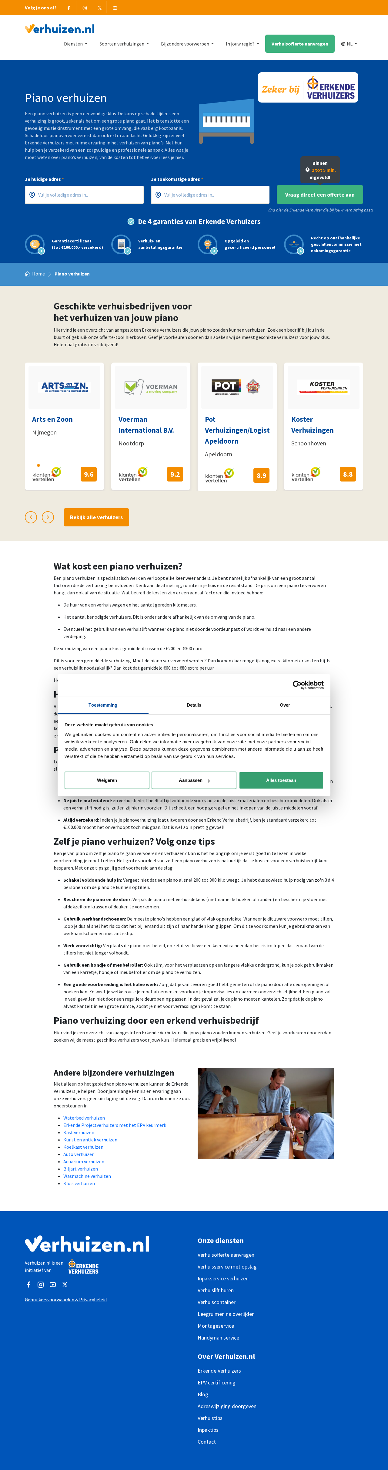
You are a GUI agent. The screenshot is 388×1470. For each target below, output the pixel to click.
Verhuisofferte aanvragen (300, 44)
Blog (203, 1394)
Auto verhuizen (79, 1154)
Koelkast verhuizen (83, 1147)
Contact (207, 1441)
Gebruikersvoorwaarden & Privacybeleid (66, 1299)
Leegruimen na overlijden (226, 1313)
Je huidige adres (44, 179)
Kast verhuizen (78, 1132)
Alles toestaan (281, 780)
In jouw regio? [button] (241, 44)
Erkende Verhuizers (219, 1370)
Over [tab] (285, 705)
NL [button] (350, 44)
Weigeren (107, 780)
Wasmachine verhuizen (87, 1176)
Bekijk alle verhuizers (96, 517)
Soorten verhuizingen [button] (122, 44)
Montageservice (216, 1325)
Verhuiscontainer (217, 1302)
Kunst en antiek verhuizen (90, 1140)
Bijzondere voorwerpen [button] (185, 44)
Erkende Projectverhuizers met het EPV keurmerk (114, 1125)
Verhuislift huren (216, 1290)
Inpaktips (208, 1429)
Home (38, 274)
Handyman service (218, 1337)
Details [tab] (194, 705)
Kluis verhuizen (79, 1183)
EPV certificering (217, 1382)
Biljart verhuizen (80, 1169)
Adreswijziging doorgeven (227, 1406)
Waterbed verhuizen (84, 1118)
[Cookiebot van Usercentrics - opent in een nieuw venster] (297, 685)
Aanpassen (190, 780)
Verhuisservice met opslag (227, 1266)
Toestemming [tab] (103, 705)
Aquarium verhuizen (83, 1161)
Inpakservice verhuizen (223, 1278)
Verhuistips (210, 1417)
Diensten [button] (74, 44)
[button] (27, 465)
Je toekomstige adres (177, 179)
